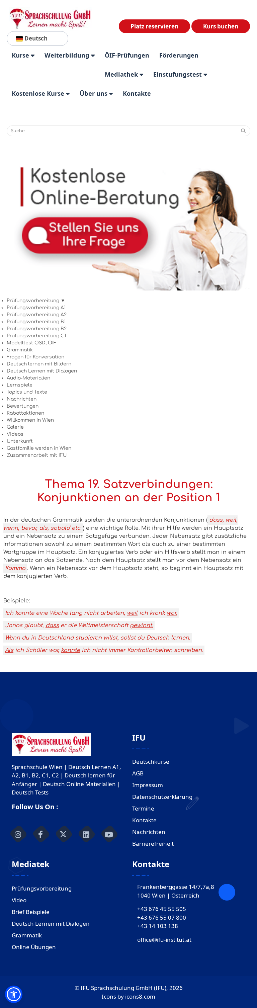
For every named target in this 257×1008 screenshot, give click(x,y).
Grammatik (20, 349)
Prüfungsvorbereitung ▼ (36, 300)
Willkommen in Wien (30, 420)
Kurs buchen (220, 26)
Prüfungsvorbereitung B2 (37, 328)
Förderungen (178, 55)
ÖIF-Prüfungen (127, 55)
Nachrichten (21, 399)
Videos (15, 434)
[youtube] (109, 834)
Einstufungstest (178, 74)
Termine (143, 808)
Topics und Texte (27, 392)
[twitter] (63, 834)
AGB (138, 773)
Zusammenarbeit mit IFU (37, 455)
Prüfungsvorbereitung (42, 888)
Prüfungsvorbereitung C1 (36, 335)
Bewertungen (22, 406)
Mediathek (122, 74)
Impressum (147, 785)
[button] (14, 994)
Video (19, 900)
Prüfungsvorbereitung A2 (37, 314)
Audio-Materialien (28, 378)
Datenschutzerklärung (162, 797)
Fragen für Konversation (35, 356)
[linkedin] (86, 834)
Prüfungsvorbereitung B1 (36, 321)
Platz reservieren (154, 26)
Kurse (21, 55)
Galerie (15, 427)
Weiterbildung (68, 55)
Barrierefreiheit (153, 843)
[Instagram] (18, 834)
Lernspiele (19, 385)
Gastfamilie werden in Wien (39, 448)
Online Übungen (34, 947)
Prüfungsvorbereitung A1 (36, 307)
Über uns (94, 93)
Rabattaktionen (25, 413)
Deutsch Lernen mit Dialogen (42, 370)
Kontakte (137, 93)
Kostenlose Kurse (39, 93)
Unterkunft (20, 441)
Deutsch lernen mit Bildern (39, 363)
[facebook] (40, 834)
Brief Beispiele (31, 912)
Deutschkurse (150, 761)
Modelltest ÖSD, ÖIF (32, 342)
